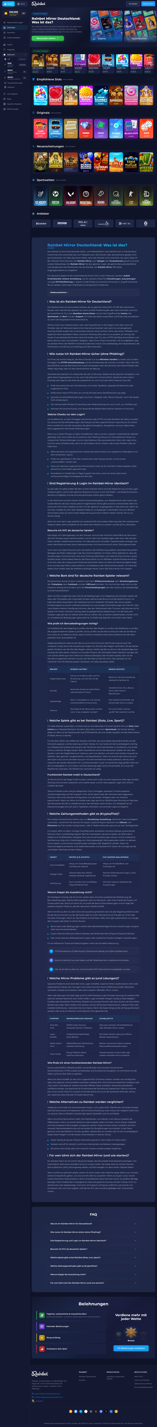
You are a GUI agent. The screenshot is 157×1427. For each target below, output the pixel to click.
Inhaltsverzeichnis (58, 292)
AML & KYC (138, 1377)
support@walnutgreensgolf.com (47, 1394)
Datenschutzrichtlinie (143, 1384)
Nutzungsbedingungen (143, 1387)
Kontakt (82, 1380)
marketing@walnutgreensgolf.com (48, 1397)
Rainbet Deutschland (87, 1377)
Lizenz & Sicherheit (141, 1380)
